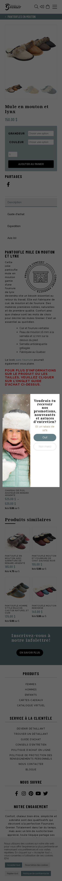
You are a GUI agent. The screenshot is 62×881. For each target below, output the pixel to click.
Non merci (45, 446)
